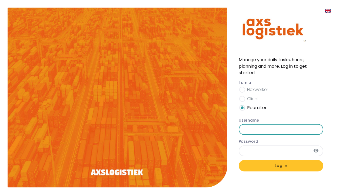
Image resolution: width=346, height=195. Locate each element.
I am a (245, 82)
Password (248, 141)
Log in (281, 165)
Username (249, 120)
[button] (328, 11)
